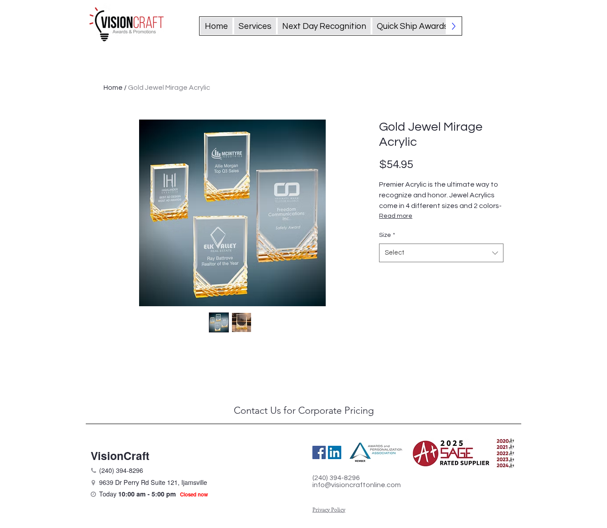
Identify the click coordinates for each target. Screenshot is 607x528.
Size (387, 235)
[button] (412, 26)
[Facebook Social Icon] (319, 452)
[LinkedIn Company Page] (334, 452)
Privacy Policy (328, 509)
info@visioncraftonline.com (356, 484)
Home (113, 87)
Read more (395, 216)
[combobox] (441, 253)
